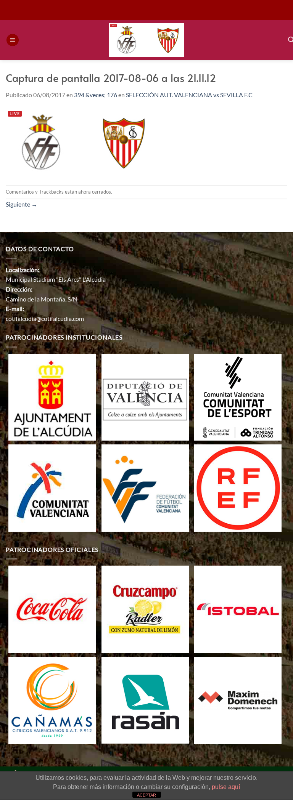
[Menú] (12, 40)
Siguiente (21, 204)
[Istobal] (238, 608)
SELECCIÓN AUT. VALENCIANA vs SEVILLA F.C (189, 94)
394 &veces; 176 (95, 94)
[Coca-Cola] (52, 608)
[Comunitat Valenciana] (52, 487)
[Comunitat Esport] (238, 396)
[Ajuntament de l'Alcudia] (52, 396)
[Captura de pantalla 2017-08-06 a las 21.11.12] (81, 141)
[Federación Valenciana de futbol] (145, 487)
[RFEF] (238, 487)
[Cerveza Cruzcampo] (145, 608)
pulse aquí (226, 787)
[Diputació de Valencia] (145, 396)
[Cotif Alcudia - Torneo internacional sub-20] (147, 40)
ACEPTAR (146, 795)
